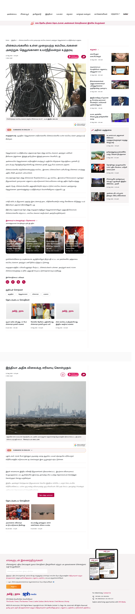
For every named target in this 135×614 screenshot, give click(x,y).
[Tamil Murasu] (13, 594)
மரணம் (45, 294)
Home (7, 40)
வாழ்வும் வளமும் (83, 14)
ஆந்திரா (10, 294)
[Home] (29, 594)
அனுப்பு (14, 586)
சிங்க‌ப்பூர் (25, 14)
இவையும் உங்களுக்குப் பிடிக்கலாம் (20, 220)
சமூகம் (70, 14)
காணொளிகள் (100, 14)
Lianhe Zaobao (39, 601)
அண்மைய (12, 14)
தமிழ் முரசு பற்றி (12, 608)
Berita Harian (49, 601)
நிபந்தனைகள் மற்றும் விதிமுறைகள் (32, 608)
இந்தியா (49, 14)
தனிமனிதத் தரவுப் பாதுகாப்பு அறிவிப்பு (32, 578)
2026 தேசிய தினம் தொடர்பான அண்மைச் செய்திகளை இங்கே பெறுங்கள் (70, 23)
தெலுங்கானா (22, 294)
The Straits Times (12, 601)
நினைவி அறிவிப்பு (83, 608)
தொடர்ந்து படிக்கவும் (46, 495)
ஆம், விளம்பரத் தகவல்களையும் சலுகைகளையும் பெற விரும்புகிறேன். (31, 582)
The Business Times (26, 601)
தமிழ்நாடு (37, 14)
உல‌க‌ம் (60, 14)
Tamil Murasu (59, 601)
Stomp (67, 601)
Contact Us (107, 593)
